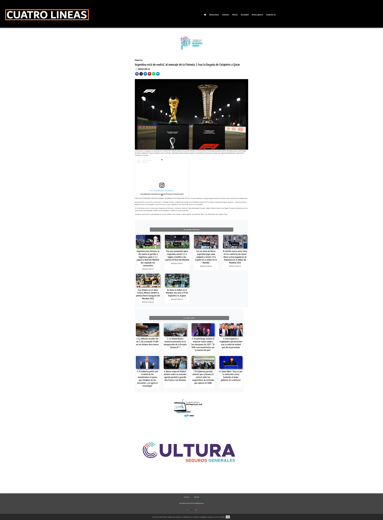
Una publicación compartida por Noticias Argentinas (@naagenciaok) (162, 194)
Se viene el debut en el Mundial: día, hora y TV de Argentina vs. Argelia (177, 292)
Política (235, 14)
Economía (225, 14)
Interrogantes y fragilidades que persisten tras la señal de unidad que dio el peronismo (231, 343)
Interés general (257, 14)
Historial (196, 497)
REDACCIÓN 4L (144, 69)
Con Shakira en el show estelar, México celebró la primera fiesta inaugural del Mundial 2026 (148, 294)
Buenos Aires (214, 14)
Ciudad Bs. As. (271, 14)
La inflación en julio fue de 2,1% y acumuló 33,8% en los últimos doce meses (147, 341)
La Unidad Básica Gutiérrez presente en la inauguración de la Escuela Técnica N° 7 (175, 343)
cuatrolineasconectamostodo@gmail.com (191, 503)
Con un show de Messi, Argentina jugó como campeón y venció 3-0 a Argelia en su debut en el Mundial (206, 257)
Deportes (139, 60)
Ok (228, 517)
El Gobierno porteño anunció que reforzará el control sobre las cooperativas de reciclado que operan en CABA (203, 377)
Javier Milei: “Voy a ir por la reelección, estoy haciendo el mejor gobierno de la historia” (231, 375)
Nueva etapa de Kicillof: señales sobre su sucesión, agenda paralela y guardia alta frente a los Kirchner (175, 375)
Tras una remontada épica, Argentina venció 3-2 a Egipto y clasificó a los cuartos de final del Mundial (177, 255)
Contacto (186, 497)
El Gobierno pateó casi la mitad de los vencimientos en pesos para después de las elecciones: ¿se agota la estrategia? (147, 378)
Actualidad (245, 14)
